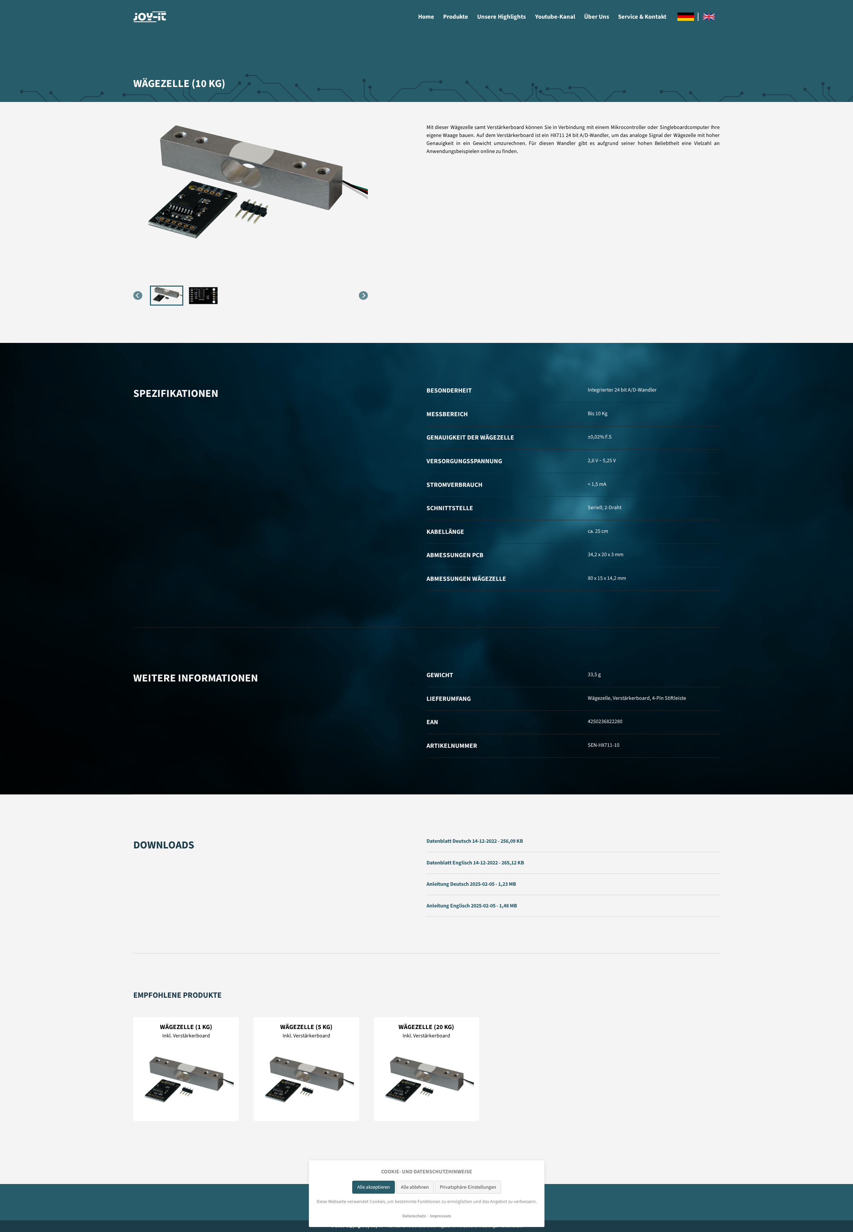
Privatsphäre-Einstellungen (468, 1187)
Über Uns (596, 16)
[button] (166, 296)
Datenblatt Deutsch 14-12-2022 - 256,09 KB (474, 841)
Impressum (440, 1216)
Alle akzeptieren (373, 1187)
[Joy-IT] (150, 16)
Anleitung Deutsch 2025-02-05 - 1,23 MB (471, 884)
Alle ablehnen (415, 1187)
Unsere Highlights (501, 16)
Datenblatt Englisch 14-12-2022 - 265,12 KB (475, 862)
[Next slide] (363, 295)
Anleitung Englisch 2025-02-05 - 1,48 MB (471, 905)
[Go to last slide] (137, 295)
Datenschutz (414, 1216)
